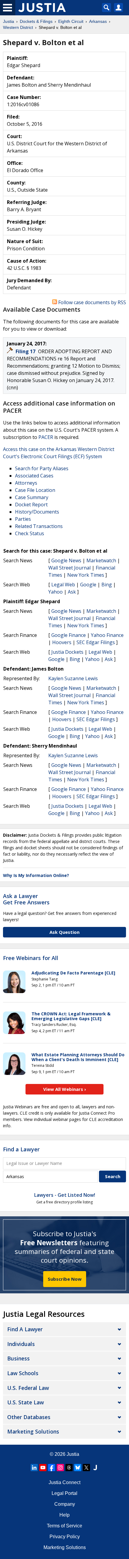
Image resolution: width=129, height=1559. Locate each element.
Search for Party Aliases (41, 468)
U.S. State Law (25, 1402)
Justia (73, 1454)
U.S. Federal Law (28, 1387)
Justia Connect (64, 1482)
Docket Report (31, 504)
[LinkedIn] (34, 1467)
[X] (86, 1467)
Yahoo (55, 591)
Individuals (21, 1344)
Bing (106, 584)
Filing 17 (26, 351)
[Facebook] (51, 1467)
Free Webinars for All (30, 958)
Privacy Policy (65, 1536)
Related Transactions (39, 526)
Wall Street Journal (69, 567)
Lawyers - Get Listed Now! (64, 1195)
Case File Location (35, 490)
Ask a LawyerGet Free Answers (26, 899)
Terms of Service (64, 1525)
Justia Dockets (67, 652)
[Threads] (69, 1467)
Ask (72, 591)
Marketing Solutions (33, 1431)
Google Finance (68, 635)
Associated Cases (34, 475)
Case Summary (31, 497)
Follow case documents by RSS (91, 302)
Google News (66, 560)
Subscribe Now (65, 1279)
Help (64, 1514)
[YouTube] (42, 1467)
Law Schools (22, 1373)
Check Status (29, 533)
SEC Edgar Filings (95, 642)
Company (64, 1504)
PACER (45, 437)
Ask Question (65, 932)
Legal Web (63, 584)
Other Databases (28, 1417)
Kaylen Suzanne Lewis (73, 678)
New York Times (85, 575)
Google (88, 584)
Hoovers (61, 642)
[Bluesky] (77, 1467)
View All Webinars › (64, 1089)
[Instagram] (60, 1467)
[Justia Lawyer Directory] (95, 1467)
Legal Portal (64, 1493)
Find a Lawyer (21, 1149)
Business (18, 1358)
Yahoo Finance (107, 635)
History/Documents (37, 511)
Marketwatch (101, 560)
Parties (23, 519)
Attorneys (26, 483)
